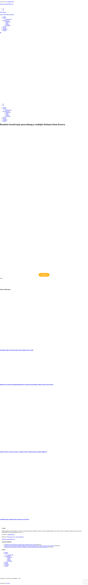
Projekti (6, 562)
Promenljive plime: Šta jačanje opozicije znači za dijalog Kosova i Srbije (16, 350)
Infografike (9, 561)
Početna (6, 552)
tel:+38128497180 (10, 1)
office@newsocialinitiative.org (6, 4)
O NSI (5, 553)
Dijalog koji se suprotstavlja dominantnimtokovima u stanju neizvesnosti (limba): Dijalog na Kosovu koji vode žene (26, 384)
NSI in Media (3, 12)
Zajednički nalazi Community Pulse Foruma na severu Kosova (14, 519)
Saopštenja (6, 564)
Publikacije (9, 557)
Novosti (6, 563)
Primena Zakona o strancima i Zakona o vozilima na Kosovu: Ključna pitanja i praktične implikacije (23, 451)
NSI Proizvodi (7, 556)
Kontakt (6, 566)
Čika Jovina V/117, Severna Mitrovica (15, 536)
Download (44, 275)
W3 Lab (8, 583)
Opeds (8, 558)
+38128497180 (10, 534)
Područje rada (10, 554)
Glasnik (9, 559)
